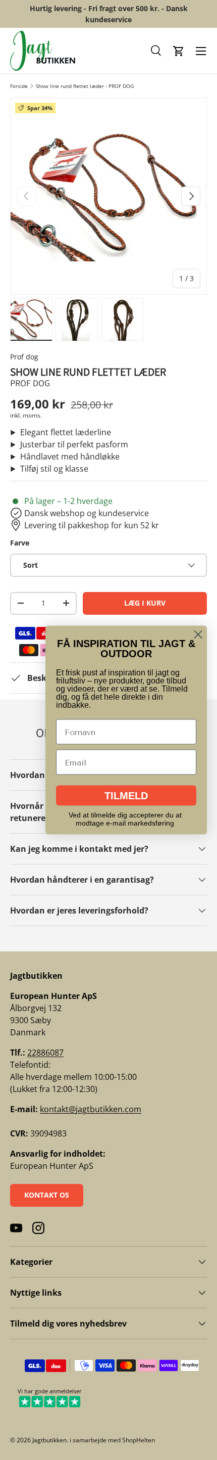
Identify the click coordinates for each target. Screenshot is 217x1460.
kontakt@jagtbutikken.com (90, 1109)
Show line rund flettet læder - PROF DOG (85, 85)
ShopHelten (138, 1440)
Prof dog (24, 356)
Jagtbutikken (49, 1440)
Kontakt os (46, 1195)
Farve (19, 542)
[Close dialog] (198, 635)
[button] (156, 51)
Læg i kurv (145, 603)
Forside (19, 85)
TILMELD (126, 795)
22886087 (45, 1052)
